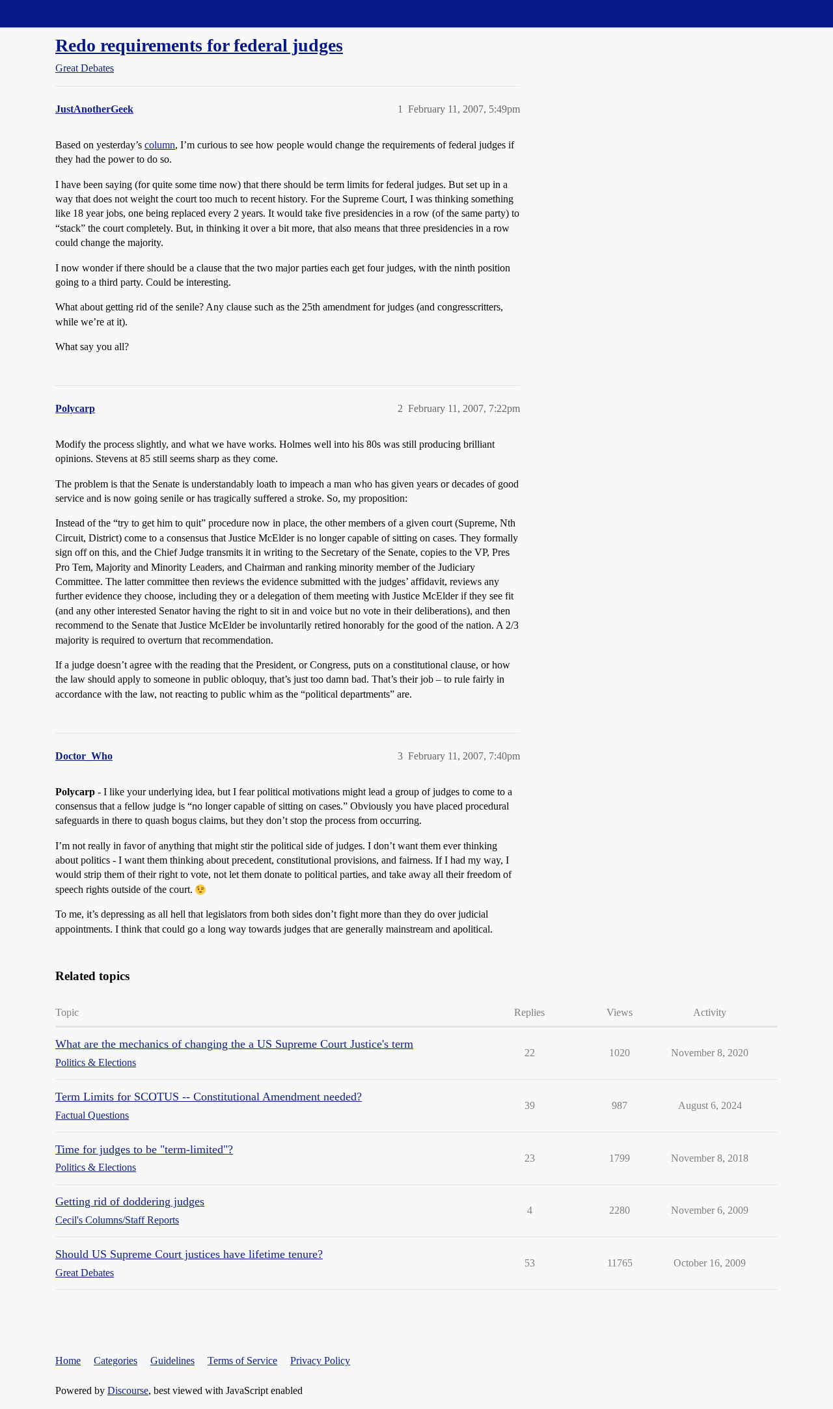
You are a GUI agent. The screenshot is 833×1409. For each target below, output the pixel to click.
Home (68, 1360)
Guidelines (172, 1360)
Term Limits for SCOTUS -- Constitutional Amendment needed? (208, 1096)
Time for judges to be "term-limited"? (144, 1149)
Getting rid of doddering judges (129, 1201)
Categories (115, 1360)
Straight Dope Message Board (68, 13)
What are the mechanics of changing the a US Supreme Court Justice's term (234, 1043)
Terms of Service (242, 1360)
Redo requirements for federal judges (199, 45)
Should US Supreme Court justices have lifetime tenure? (189, 1254)
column (159, 144)
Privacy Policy (320, 1360)
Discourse (127, 1390)
